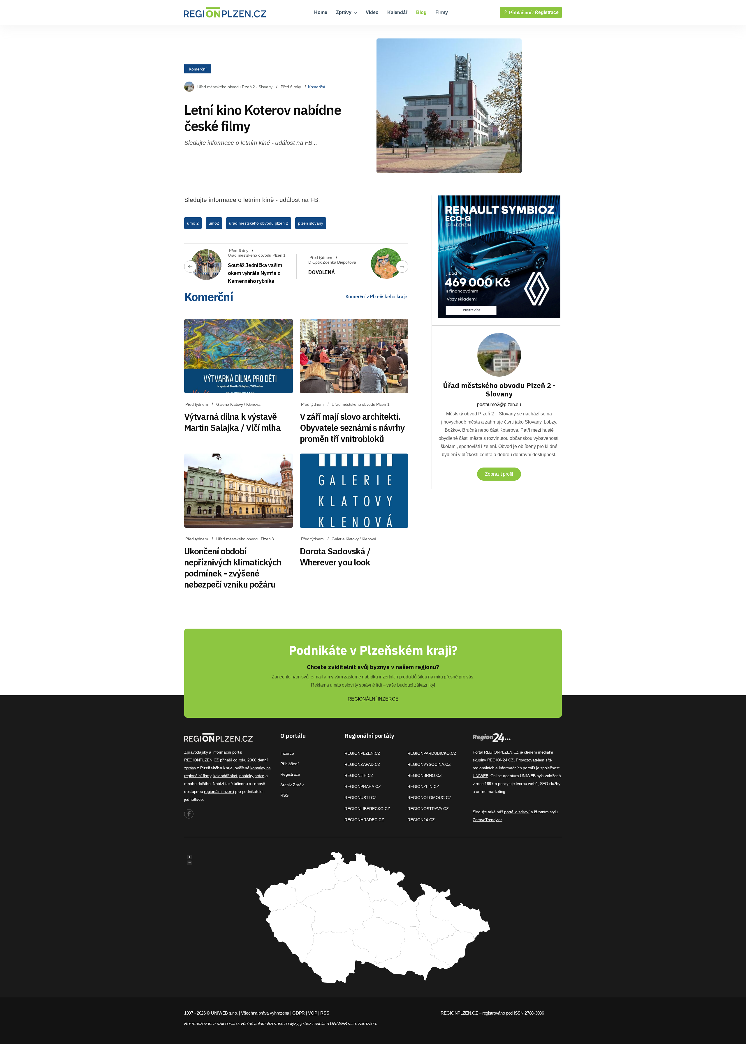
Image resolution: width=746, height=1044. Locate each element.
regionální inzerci (219, 791)
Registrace (547, 12)
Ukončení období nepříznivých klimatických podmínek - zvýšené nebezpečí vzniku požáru (232, 567)
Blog (421, 12)
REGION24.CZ (421, 819)
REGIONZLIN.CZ (423, 786)
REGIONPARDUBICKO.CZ (431, 753)
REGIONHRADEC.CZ (364, 819)
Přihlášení (289, 763)
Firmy (441, 12)
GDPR (298, 1013)
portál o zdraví (516, 812)
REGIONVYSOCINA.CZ (429, 764)
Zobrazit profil (499, 474)
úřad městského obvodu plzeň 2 (258, 223)
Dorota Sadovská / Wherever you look (335, 556)
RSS (284, 795)
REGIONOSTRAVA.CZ (428, 808)
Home (320, 12)
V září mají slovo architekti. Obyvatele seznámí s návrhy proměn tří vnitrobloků (352, 427)
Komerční (198, 68)
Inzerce (287, 753)
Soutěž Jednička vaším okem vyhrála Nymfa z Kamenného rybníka (255, 273)
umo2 (214, 223)
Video (372, 12)
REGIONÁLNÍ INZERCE (373, 698)
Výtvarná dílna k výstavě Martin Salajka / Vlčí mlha (232, 422)
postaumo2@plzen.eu (499, 404)
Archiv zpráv (292, 784)
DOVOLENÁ (321, 272)
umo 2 (193, 223)
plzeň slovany (310, 223)
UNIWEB (480, 775)
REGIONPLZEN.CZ (362, 753)
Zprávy (344, 12)
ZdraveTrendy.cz (487, 819)
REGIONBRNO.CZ (424, 775)
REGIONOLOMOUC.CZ (429, 797)
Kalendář (397, 12)
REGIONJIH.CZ (358, 775)
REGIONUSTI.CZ (360, 797)
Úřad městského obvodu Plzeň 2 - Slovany (234, 86)
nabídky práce (251, 775)
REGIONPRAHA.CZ (362, 786)
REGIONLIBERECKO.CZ (367, 808)
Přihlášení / (521, 12)
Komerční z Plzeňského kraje (376, 296)
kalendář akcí (225, 775)
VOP (312, 1013)
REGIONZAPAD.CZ (362, 764)
